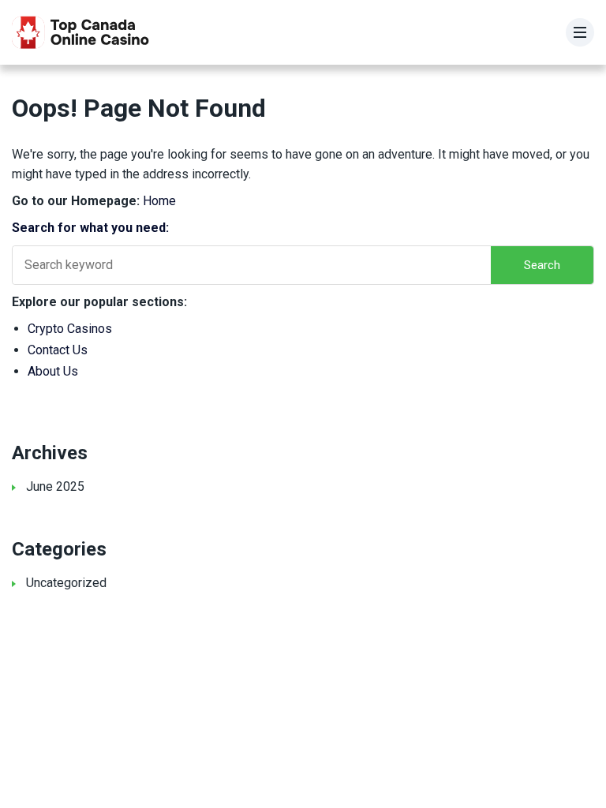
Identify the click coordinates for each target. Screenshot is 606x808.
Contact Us (58, 349)
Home (159, 200)
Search (542, 265)
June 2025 (55, 486)
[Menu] (580, 32)
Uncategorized (66, 582)
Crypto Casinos (70, 328)
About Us (53, 371)
